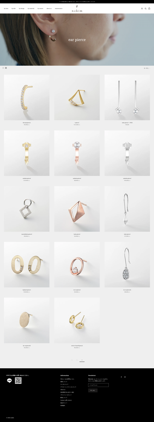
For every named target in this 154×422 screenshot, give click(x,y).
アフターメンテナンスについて (68, 387)
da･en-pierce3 (77, 290)
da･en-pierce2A (127, 290)
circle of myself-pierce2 (77, 345)
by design (21, 8)
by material (31, 8)
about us (49, 8)
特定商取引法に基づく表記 (67, 392)
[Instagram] (125, 377)
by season (40, 8)
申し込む (93, 390)
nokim (12, 417)
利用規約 (62, 405)
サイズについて (64, 384)
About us (62, 389)
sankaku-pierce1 (127, 178)
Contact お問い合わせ (66, 400)
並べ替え (146, 68)
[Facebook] (121, 377)
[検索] (145, 8)
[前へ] (71, 360)
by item (6, 8)
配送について (63, 397)
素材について (63, 381)
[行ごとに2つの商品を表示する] (3, 68)
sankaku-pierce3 (27, 178)
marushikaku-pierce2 (26, 234)
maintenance (58, 8)
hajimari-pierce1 (27, 290)
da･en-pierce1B (27, 345)
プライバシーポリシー (66, 395)
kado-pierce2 (77, 234)
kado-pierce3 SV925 (127, 122)
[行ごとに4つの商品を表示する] (6, 68)
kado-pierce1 (127, 234)
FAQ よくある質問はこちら (67, 379)
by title (14, 8)
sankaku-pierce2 (77, 178)
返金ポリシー (63, 403)
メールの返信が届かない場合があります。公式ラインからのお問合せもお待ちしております (77, 1)
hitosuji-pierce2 (27, 122)
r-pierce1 (77, 122)
